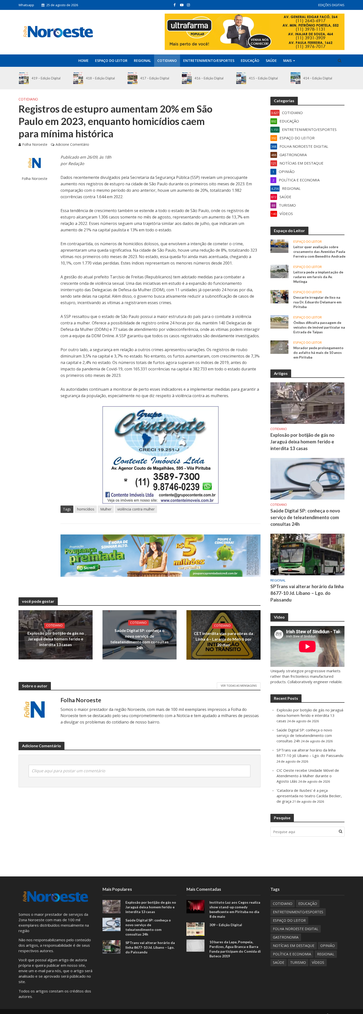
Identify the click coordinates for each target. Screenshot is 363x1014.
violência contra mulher (136, 509)
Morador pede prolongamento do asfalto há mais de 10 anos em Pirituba (318, 352)
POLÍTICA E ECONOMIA (292, 954)
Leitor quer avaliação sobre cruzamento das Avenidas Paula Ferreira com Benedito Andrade (319, 251)
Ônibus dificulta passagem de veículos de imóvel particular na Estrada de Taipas (319, 327)
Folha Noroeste (34, 144)
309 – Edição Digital (225, 925)
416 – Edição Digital (209, 78)
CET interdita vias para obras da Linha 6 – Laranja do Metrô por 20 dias (223, 639)
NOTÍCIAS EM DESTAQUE (293, 945)
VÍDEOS (318, 962)
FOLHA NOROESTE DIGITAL (295, 928)
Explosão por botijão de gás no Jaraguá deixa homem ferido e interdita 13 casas (55, 639)
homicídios (85, 509)
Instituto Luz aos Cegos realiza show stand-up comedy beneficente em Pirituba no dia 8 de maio (234, 909)
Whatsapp (26, 5)
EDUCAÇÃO (250, 60)
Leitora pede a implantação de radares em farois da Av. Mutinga (318, 277)
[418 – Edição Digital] (78, 78)
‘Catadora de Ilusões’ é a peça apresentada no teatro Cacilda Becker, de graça (309, 796)
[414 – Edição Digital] (295, 78)
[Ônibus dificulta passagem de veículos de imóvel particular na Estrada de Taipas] (279, 321)
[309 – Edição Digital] (195, 928)
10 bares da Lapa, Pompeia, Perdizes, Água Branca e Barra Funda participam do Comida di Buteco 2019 (235, 949)
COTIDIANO (167, 60)
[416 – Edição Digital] (187, 78)
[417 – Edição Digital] (132, 78)
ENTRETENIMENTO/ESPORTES (208, 60)
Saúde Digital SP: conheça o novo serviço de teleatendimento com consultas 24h (139, 639)
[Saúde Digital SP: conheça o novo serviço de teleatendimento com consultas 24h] (307, 478)
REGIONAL (142, 60)
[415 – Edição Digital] (241, 78)
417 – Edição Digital (154, 78)
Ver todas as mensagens (239, 685)
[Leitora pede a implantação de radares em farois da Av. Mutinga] (279, 270)
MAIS (287, 60)
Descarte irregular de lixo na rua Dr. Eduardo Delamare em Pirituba (317, 302)
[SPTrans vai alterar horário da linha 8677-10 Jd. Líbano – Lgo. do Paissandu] (307, 554)
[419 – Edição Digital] (24, 78)
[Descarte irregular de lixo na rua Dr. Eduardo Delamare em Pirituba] (279, 296)
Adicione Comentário (72, 144)
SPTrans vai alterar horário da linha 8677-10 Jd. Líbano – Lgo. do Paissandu (307, 593)
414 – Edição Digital (317, 78)
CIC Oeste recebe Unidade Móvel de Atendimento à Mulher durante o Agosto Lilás (308, 776)
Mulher (105, 509)
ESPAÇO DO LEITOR (111, 60)
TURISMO (298, 962)
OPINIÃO (327, 945)
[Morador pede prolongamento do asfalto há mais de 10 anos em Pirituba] (279, 346)
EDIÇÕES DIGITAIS (331, 5)
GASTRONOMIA (286, 937)
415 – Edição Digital (263, 78)
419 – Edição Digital (46, 78)
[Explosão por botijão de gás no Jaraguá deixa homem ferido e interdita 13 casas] (307, 402)
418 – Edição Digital (100, 78)
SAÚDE (271, 60)
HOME (83, 60)
